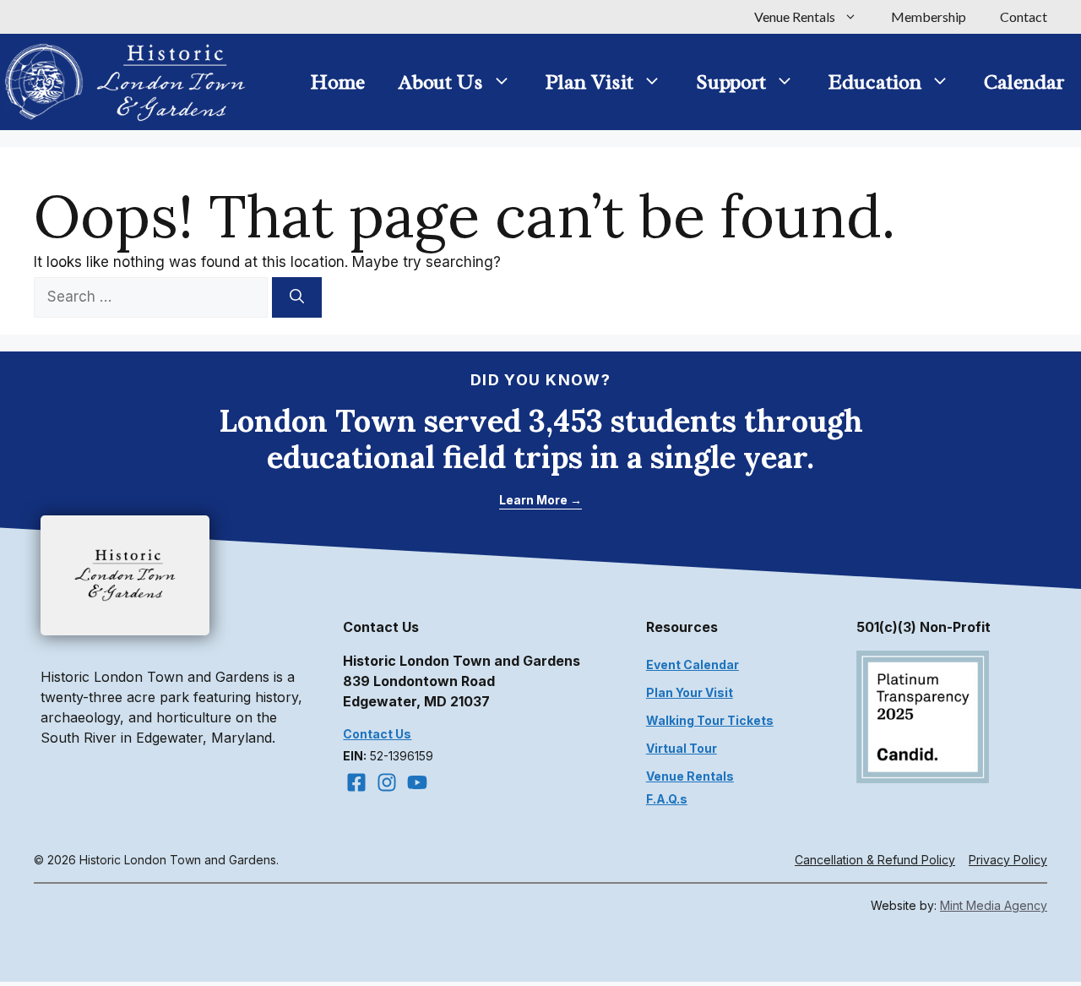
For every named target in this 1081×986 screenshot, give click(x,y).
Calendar (1024, 82)
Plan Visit (589, 82)
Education (874, 82)
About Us (441, 82)
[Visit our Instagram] (386, 782)
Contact (1023, 16)
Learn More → (540, 500)
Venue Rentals (794, 16)
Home (338, 82)
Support (731, 82)
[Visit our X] (417, 782)
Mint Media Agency (993, 905)
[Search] (297, 297)
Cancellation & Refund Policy (875, 860)
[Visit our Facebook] (356, 782)
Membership (928, 16)
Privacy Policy (1008, 860)
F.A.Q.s (666, 799)
